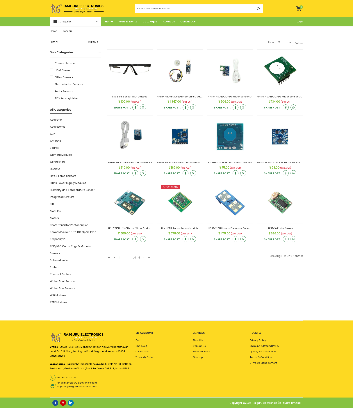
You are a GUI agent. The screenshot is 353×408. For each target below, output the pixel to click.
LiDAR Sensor (63, 70)
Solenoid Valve (59, 260)
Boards (54, 148)
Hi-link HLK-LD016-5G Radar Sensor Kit (130, 162)
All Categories (60, 109)
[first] (109, 257)
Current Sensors (65, 63)
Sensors (67, 31)
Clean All (94, 42)
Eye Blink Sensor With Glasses (129, 96)
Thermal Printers (60, 274)
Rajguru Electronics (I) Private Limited (277, 403)
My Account (142, 351)
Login (300, 21)
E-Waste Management (263, 363)
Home (109, 21)
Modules (55, 211)
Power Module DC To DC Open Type (73, 232)
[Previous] (114, 257)
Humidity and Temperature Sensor (72, 190)
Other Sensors (64, 77)
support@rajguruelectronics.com (77, 386)
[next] (143, 257)
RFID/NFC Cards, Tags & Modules (70, 246)
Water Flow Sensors (62, 288)
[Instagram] (63, 403)
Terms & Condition (261, 357)
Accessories (57, 127)
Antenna (55, 141)
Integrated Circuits (62, 197)
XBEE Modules (58, 302)
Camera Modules (61, 155)
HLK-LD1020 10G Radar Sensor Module (230, 162)
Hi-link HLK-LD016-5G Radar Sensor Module (182, 162)
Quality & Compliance (263, 351)
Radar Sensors (64, 91)
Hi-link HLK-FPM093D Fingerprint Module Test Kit (184, 96)
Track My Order (145, 357)
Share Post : (122, 107)
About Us (169, 21)
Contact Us (188, 21)
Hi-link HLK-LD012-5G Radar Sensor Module (282, 96)
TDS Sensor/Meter (66, 98)
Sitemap (198, 357)
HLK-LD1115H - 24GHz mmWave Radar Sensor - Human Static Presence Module (153, 228)
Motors (54, 218)
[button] (75, 21)
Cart (138, 340)
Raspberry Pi (57, 239)
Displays (55, 169)
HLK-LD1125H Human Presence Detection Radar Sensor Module (244, 228)
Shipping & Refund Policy (264, 346)
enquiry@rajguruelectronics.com (77, 382)
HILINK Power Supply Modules (68, 183)
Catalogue (150, 21)
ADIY (53, 134)
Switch (54, 267)
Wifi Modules (58, 295)
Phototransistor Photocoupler (69, 225)
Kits (52, 204)
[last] (149, 257)
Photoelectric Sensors (69, 84)
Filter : (54, 42)
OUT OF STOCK (170, 187)
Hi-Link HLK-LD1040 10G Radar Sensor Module (283, 162)
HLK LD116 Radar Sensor (280, 228)
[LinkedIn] (71, 403)
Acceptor (56, 120)
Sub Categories (62, 52)
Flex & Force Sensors (63, 176)
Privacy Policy (258, 340)
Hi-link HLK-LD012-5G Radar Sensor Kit (230, 96)
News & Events (127, 21)
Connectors (57, 162)
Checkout (141, 346)
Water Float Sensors (63, 281)
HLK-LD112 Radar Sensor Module (180, 228)
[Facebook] (55, 403)
